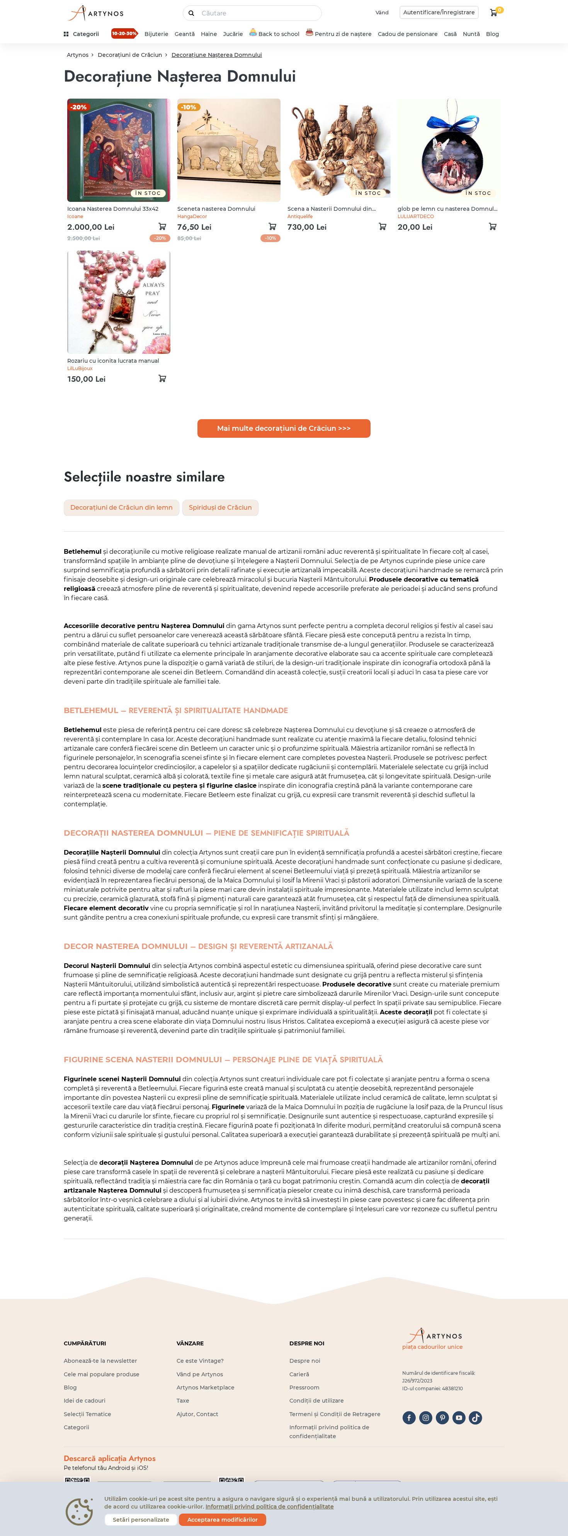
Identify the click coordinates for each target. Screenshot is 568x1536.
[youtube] (459, 1418)
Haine (209, 34)
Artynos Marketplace (206, 1387)
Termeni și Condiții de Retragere (335, 1414)
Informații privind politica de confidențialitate (270, 1506)
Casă (450, 34)
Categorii (76, 1427)
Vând (382, 12)
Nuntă (471, 34)
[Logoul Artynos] (95, 12)
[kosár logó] (493, 12)
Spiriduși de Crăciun (220, 507)
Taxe (183, 1400)
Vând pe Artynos (200, 1374)
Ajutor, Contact (197, 1414)
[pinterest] (442, 1418)
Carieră (299, 1374)
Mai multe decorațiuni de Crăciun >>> (284, 428)
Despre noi (304, 1360)
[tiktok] (475, 1418)
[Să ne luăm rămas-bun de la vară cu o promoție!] (124, 33)
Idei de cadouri (84, 1400)
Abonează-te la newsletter (100, 1360)
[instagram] (425, 1418)
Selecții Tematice (87, 1414)
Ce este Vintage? (200, 1360)
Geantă (185, 34)
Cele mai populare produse (101, 1374)
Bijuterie (156, 34)
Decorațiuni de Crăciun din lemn (121, 507)
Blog (492, 34)
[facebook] (409, 1418)
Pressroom (304, 1387)
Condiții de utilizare (316, 1400)
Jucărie (233, 34)
